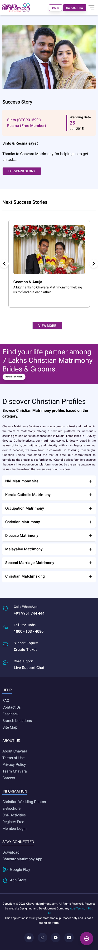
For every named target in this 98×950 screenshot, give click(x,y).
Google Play (20, 869)
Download (11, 852)
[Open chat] (86, 938)
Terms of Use (13, 758)
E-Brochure (11, 808)
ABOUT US (11, 740)
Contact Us (11, 707)
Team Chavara (14, 771)
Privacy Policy (14, 764)
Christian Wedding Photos (24, 801)
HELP (7, 690)
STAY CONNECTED (18, 842)
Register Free (13, 822)
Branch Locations (17, 720)
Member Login (14, 828)
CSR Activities (14, 815)
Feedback (10, 714)
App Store (18, 880)
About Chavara (14, 751)
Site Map (9, 727)
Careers (8, 778)
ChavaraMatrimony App (22, 859)
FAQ (5, 700)
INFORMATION (14, 791)
